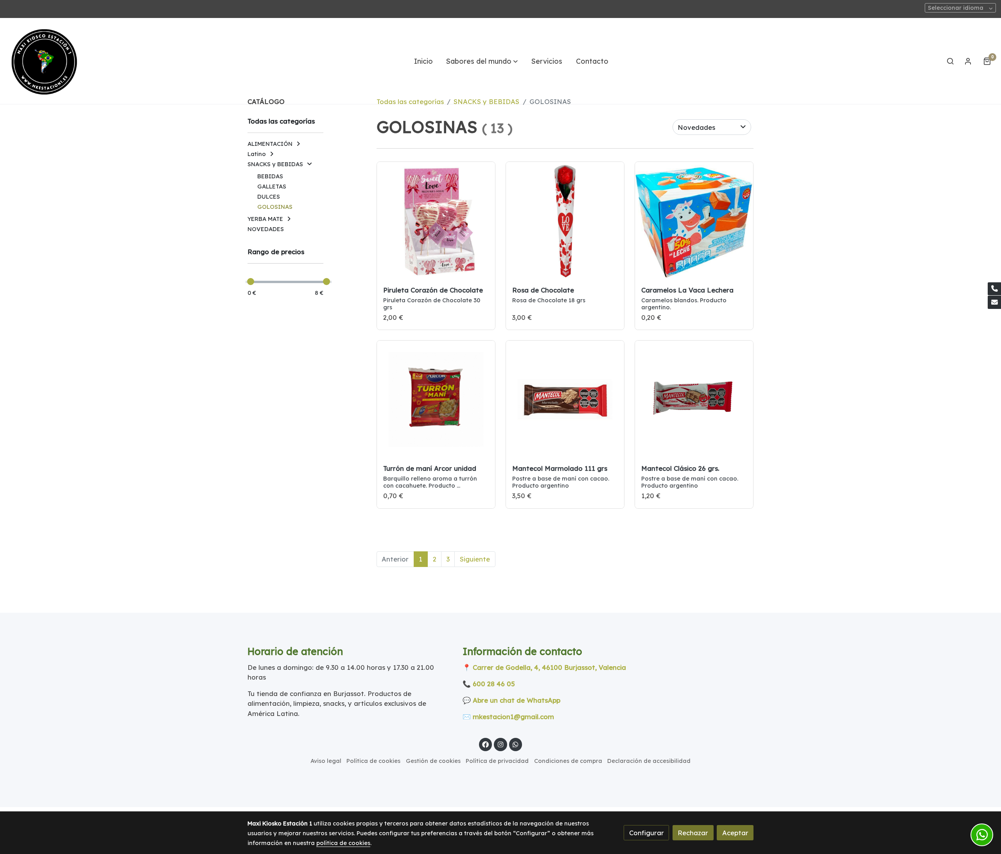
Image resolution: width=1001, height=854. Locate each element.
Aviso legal (325, 760)
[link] (43, 61)
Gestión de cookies (433, 760)
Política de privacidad (497, 760)
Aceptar (735, 833)
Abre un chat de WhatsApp (516, 700)
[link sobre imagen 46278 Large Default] (565, 221)
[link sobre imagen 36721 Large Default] (436, 221)
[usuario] (968, 61)
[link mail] (994, 302)
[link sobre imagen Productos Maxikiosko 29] (694, 400)
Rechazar (693, 833)
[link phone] (994, 289)
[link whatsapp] (515, 744)
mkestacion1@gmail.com (513, 716)
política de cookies (343, 843)
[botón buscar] (950, 61)
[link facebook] (485, 744)
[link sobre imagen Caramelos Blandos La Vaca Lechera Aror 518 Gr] (694, 221)
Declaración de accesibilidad (649, 760)
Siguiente (475, 559)
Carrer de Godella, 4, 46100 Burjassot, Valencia (549, 667)
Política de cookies (373, 760)
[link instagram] (500, 744)
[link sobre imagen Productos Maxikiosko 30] (565, 400)
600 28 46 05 (494, 684)
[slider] (250, 281)
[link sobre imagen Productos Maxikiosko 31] (436, 400)
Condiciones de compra (568, 760)
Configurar (646, 833)
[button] (482, 61)
